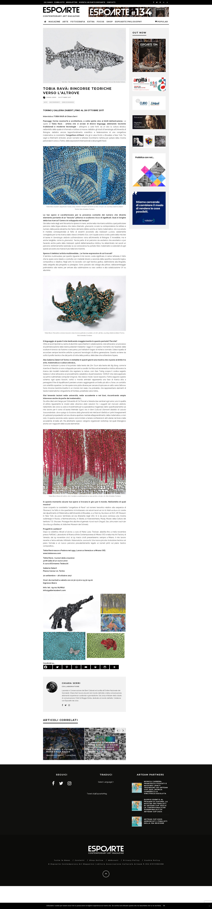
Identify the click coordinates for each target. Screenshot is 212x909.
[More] (114, 667)
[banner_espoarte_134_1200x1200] (149, 71)
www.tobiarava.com (52, 553)
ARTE (65, 22)
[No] (209, 906)
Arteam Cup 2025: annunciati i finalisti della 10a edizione (155, 821)
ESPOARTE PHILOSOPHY (128, 22)
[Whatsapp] (76, 667)
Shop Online (96, 860)
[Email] (85, 667)
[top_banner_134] (129, 8)
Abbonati (113, 860)
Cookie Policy (152, 860)
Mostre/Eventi (55, 102)
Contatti (111, 2)
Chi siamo (48, 2)
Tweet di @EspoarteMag (97, 794)
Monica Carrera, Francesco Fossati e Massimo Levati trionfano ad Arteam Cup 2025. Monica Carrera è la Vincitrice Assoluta (156, 787)
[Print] (95, 667)
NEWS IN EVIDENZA (68, 102)
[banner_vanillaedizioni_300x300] (149, 186)
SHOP (110, 22)
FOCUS (100, 22)
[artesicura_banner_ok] (149, 128)
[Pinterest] (66, 667)
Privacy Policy (131, 860)
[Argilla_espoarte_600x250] (149, 90)
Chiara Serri (51, 97)
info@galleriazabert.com (54, 590)
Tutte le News (62, 860)
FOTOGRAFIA (78, 22)
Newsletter (71, 2)
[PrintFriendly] (104, 667)
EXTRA (91, 22)
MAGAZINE (54, 22)
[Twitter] (57, 667)
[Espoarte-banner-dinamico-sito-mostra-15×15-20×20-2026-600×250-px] (149, 147)
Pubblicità (59, 2)
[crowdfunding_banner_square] (149, 224)
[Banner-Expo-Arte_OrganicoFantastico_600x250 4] (149, 109)
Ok (164, 905)
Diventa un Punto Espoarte (92, 2)
